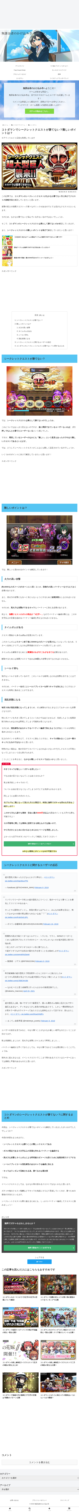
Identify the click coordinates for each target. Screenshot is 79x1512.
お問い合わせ (14, 1500)
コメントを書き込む (39, 1462)
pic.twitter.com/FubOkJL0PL (16, 917)
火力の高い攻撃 (24, 327)
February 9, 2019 (41, 888)
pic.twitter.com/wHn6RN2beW (17, 955)
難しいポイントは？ (23, 324)
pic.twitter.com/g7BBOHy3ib (16, 981)
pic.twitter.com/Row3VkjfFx (32, 1014)
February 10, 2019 (50, 924)
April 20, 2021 (29, 991)
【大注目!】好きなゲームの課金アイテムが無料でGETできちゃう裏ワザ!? (38, 237)
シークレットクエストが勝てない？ (29, 320)
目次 (36, 315)
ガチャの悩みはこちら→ (39, 111)
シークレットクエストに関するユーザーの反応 (33, 342)
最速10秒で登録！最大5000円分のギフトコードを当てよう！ (34, 258)
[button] (73, 700)
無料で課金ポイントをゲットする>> (39, 844)
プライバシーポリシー (39, 1500)
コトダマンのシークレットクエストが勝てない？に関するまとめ (40, 346)
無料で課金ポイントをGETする (39, 1248)
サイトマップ (64, 1500)
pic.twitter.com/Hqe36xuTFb (16, 881)
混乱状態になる (24, 338)
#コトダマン (49, 877)
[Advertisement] (39, 14)
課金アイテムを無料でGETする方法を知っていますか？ (32, 247)
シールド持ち (23, 335)
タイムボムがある (25, 331)
